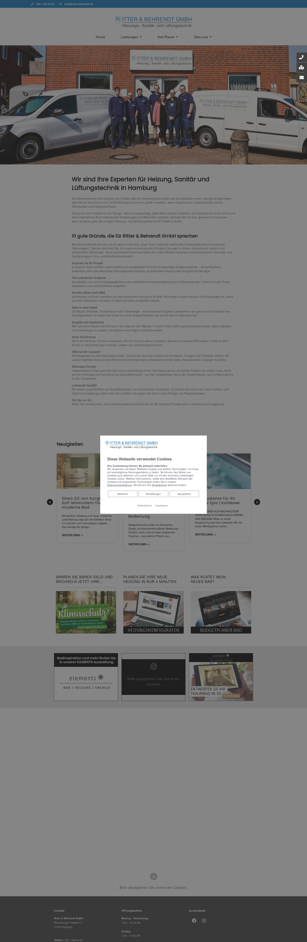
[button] (302, 57)
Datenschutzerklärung (119, 485)
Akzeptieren (184, 494)
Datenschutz (145, 505)
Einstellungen (153, 494)
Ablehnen (122, 494)
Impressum (161, 505)
